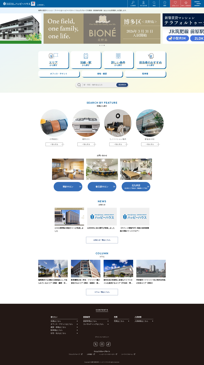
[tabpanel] (102, 28)
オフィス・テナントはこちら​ (62, 324)
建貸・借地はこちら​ (58, 327)
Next (166, 127)
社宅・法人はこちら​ (58, 333)
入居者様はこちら (141, 321)
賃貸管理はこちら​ (90, 321)
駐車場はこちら (57, 330)
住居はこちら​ (56, 321)
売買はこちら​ (119, 321)
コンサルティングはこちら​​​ (93, 324)
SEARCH (122, 85)
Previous (37, 127)
